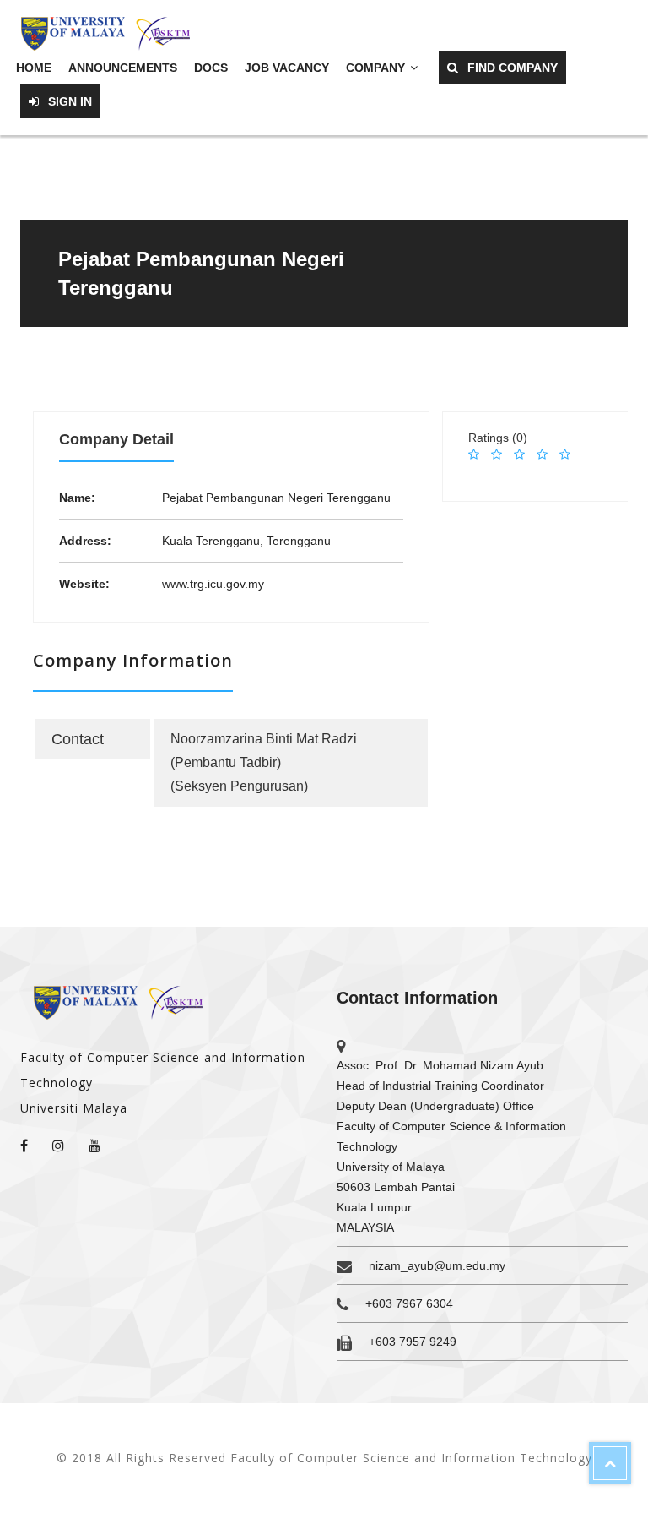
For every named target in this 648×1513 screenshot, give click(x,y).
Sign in (68, 101)
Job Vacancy (287, 67)
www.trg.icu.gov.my (213, 584)
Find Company (511, 67)
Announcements (122, 67)
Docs (211, 67)
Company (377, 67)
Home (33, 67)
